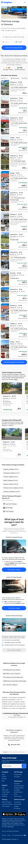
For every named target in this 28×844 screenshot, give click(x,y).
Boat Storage (11, 752)
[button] (8, 42)
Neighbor (5, 752)
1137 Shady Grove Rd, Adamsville (13, 677)
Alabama (18, 752)
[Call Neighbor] (25, 2)
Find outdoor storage (14, 569)
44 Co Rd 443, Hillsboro (10, 685)
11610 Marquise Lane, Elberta (11, 670)
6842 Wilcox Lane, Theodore (11, 673)
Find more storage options (14, 47)
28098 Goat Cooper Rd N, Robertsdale (14, 681)
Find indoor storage (14, 608)
